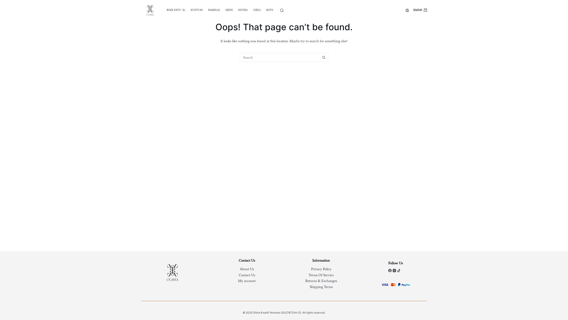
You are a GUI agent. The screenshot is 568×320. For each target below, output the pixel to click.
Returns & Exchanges (321, 281)
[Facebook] (390, 270)
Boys (269, 10)
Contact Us (247, 275)
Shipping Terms (321, 287)
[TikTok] (398, 270)
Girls (257, 10)
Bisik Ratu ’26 (176, 10)
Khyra (243, 10)
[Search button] (323, 57)
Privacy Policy (321, 269)
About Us (247, 269)
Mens (229, 10)
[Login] (407, 10)
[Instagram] (394, 270)
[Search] (282, 10)
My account (247, 281)
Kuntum (197, 10)
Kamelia (214, 10)
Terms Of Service (321, 275)
